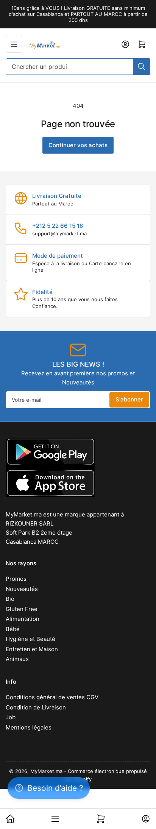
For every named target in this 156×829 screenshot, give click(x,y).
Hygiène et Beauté (30, 638)
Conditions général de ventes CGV (52, 697)
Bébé (13, 629)
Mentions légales (28, 727)
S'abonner (129, 399)
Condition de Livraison (36, 707)
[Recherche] (141, 67)
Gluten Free (21, 609)
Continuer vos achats (78, 145)
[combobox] (78, 66)
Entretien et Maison (32, 649)
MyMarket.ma (46, 771)
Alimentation (22, 618)
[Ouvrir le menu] (14, 44)
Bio (10, 598)
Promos (16, 578)
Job (11, 717)
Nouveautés (22, 589)
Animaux (17, 659)
